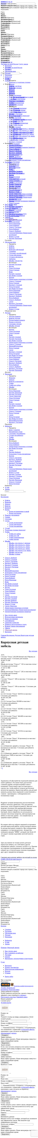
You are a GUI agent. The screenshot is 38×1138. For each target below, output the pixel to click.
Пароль (3, 1112)
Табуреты (12, 259)
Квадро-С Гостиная (15, 154)
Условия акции (6, 1002)
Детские (8, 73)
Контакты (8, 221)
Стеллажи (12, 104)
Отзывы (7, 973)
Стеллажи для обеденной (17, 253)
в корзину (22, 995)
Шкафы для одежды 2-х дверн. (23, 130)
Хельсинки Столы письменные (20, 160)
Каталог (3, 926)
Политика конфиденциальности (23, 986)
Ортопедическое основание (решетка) (22, 201)
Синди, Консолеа (15, 193)
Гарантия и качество (12, 212)
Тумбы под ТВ (18, 121)
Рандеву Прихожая (15, 190)
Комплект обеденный (16, 249)
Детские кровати (15, 316)
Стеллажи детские (15, 324)
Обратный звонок (11, 219)
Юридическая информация (14, 969)
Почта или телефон (7, 1124)
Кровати (12, 93)
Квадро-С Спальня (15, 153)
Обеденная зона (10, 71)
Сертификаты (9, 210)
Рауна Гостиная (14, 162)
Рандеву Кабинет (15, 188)
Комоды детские (14, 318)
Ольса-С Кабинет (15, 145)
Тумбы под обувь (19, 119)
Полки (7, 509)
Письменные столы (15, 432)
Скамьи (11, 103)
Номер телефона (6, 1023)
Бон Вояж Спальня (15, 171)
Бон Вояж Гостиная (15, 173)
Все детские (33, 651)
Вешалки (12, 88)
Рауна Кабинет (14, 166)
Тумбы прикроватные (20, 123)
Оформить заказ (21, 997)
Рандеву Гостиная (15, 184)
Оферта (7, 217)
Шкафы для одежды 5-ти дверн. (24, 136)
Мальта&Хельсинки (16, 158)
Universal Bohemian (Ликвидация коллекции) (20, 610)
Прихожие (8, 75)
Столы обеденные (19, 110)
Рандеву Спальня (15, 186)
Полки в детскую (15, 322)
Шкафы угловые (18, 140)
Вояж (11, 169)
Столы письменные (20, 112)
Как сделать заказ (11, 204)
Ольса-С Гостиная (15, 149)
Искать (4, 863)
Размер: (4, 1013)
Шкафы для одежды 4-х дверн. (23, 134)
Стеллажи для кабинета (17, 433)
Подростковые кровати (17, 320)
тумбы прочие (18, 125)
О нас (3, 962)
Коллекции (5, 497)
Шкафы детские (14, 326)
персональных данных (8, 1033)
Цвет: (3, 1015)
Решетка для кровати (16, 101)
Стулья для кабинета (16, 435)
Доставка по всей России (9, 64)
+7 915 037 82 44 (6, 62)
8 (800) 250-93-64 (7, 859)
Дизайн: (8, 988)
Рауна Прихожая (14, 167)
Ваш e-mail (4, 1025)
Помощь (4, 947)
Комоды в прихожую (16, 381)
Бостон (11, 175)
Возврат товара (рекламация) (15, 215)
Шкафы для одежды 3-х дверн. (23, 132)
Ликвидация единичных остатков (20, 195)
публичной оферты (27, 1029)
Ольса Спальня (14, 180)
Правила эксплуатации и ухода (15, 214)
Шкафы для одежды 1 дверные (23, 129)
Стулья (11, 114)
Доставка (8, 955)
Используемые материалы (14, 206)
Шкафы (11, 387)
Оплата (7, 957)
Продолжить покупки (8, 997)
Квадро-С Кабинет (15, 151)
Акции (7, 80)
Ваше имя (4, 1021)
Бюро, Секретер (14, 430)
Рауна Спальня (14, 164)
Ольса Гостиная (14, 177)
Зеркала (11, 90)
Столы (7, 521)
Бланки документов (12, 967)
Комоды (11, 91)
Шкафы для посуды (19, 138)
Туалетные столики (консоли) (19, 116)
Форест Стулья (14, 192)
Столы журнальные (20, 108)
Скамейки (12, 251)
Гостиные (8, 69)
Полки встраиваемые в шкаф (23, 97)
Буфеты (11, 86)
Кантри (11, 156)
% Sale (7, 79)
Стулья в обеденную (16, 257)
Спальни (8, 67)
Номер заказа (5, 1110)
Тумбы (11, 383)
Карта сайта (9, 976)
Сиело (11, 182)
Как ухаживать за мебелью (14, 953)
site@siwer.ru (17, 859)
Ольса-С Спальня (15, 147)
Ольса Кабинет (14, 179)
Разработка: (10, 989)
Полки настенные (19, 99)
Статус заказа (23, 64)
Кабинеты (8, 77)
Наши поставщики (11, 208)
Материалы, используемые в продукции (19, 958)
